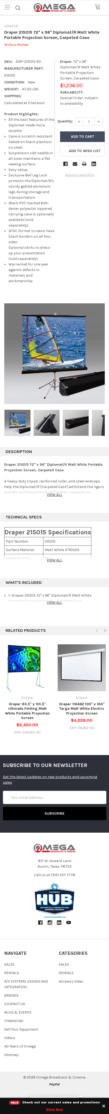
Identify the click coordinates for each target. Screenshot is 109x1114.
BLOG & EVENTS (17, 1012)
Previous (97, 630)
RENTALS (11, 973)
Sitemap (11, 1055)
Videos (9, 1038)
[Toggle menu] (7, 7)
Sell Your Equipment (21, 1029)
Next (104, 630)
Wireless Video (71, 981)
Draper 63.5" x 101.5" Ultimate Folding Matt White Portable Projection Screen (27, 711)
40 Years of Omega (20, 1046)
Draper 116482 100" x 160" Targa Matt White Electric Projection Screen (82, 709)
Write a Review (16, 45)
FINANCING (13, 1021)
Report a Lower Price (79, 175)
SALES (9, 964)
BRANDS (11, 995)
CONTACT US (14, 1004)
